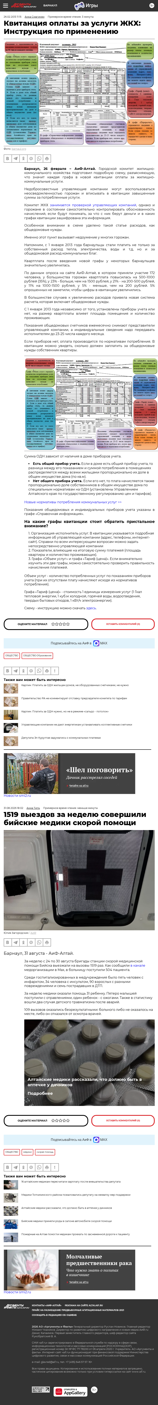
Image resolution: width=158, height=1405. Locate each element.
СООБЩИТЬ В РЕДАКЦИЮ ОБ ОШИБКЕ (54, 1315)
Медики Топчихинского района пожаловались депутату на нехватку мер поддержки (75, 1194)
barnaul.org (19, 148)
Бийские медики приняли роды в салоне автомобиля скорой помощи (66, 1221)
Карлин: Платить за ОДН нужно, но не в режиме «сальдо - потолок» (65, 711)
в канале (137, 965)
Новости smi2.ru (17, 796)
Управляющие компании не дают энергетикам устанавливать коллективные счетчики (76, 724)
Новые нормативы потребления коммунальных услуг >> (73, 502)
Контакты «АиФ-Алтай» (47, 1305)
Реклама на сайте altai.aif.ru (84, 1305)
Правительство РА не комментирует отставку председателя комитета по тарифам (74, 698)
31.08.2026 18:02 (13, 808)
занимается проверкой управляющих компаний (93, 205)
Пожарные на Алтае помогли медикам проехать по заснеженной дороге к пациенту (75, 1234)
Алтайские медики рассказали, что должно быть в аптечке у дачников (85, 1082)
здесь (91, 608)
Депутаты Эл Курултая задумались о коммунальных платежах (61, 737)
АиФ (33, 932)
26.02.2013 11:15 (12, 16)
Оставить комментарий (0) (123, 624)
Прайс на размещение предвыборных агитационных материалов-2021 (78, 1310)
